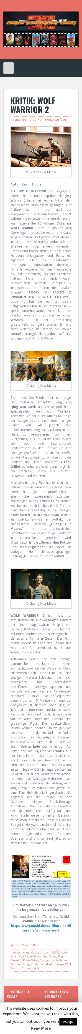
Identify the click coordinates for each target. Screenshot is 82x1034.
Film (60, 956)
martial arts (46, 964)
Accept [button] (68, 1021)
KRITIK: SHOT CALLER (18, 994)
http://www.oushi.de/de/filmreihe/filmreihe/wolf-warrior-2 (41, 927)
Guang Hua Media (50, 960)
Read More (41, 1028)
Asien (14, 956)
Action (17, 952)
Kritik (34, 964)
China (52, 956)
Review (59, 964)
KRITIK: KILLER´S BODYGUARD (56, 994)
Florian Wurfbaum (56, 120)
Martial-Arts (38, 952)
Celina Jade (40, 956)
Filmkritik (16, 960)
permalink (32, 968)
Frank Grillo (30, 960)
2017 (55, 952)
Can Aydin (25, 956)
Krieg (26, 952)
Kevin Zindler (32, 184)
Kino (19, 964)
